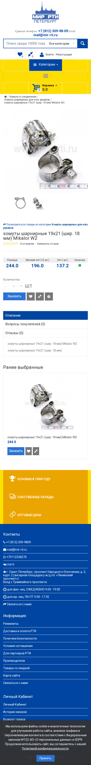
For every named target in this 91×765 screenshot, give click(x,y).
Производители (14, 660)
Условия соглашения (18, 646)
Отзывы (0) (14, 333)
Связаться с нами (19, 604)
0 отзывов (27, 244)
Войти (50, 54)
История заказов (15, 712)
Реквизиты (10, 623)
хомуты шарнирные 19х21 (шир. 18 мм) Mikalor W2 (34, 102)
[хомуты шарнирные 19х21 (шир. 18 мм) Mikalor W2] (20, 203)
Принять (45, 758)
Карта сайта (11, 675)
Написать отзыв (48, 244)
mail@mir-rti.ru (17, 549)
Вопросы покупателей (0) (25, 324)
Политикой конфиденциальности (45, 748)
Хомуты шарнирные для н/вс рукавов (27, 99)
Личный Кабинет (15, 704)
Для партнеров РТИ (17, 653)
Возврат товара (14, 719)
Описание (13, 315)
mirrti (10, 564)
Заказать (14, 296)
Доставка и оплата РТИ (19, 631)
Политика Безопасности (20, 638)
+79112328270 (16, 557)
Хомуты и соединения (22, 96)
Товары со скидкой (16, 668)
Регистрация (64, 54)
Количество (11, 279)
